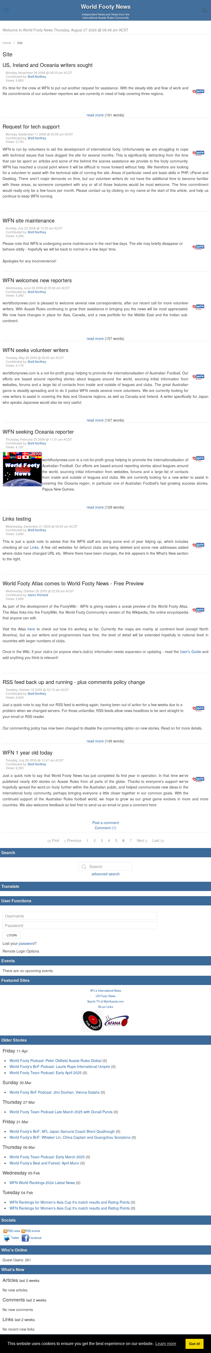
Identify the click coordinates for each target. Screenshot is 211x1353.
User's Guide (190, 651)
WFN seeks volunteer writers (35, 350)
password (26, 943)
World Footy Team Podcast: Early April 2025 (46, 1072)
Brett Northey (37, 76)
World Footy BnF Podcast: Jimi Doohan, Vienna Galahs (55, 1092)
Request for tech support (31, 126)
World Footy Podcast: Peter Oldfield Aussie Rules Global (55, 1060)
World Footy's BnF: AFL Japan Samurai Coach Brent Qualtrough (62, 1131)
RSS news (13, 1231)
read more (95, 114)
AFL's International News (105, 990)
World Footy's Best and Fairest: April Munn (44, 1163)
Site (20, 42)
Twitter (15, 1238)
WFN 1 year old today (27, 752)
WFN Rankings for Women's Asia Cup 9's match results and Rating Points (70, 1202)
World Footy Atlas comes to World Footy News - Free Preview (73, 583)
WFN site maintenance (29, 220)
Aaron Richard (38, 595)
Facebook (35, 1238)
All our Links (105, 1007)
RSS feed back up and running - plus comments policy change (74, 682)
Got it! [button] (194, 1344)
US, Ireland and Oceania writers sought (48, 64)
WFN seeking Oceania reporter (38, 431)
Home (7, 42)
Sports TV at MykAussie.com (105, 1001)
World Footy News (105, 6)
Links (34, 547)
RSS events (32, 1231)
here (31, 628)
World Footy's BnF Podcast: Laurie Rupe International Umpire (60, 1066)
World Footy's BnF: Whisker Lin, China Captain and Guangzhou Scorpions (70, 1137)
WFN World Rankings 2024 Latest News (42, 1182)
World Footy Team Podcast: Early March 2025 (47, 1156)
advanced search (106, 873)
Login (12, 935)
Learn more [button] (165, 1343)
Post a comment (105, 822)
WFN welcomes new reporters (37, 280)
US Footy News (106, 996)
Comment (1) (105, 827)
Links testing (17, 518)
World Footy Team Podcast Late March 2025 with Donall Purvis (61, 1111)
